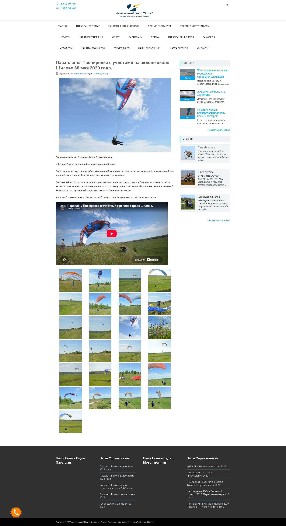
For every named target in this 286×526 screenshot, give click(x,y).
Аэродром (66, 48)
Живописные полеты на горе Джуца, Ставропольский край (212, 73)
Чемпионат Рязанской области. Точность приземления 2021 (205, 483)
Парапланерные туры (181, 37)
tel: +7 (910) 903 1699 (66, 4)
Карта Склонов (179, 48)
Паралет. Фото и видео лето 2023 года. (116, 468)
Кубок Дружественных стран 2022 (116, 505)
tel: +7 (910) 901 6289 (66, 8)
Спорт (116, 37)
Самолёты (209, 37)
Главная (62, 26)
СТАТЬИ (155, 37)
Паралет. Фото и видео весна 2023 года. (117, 477)
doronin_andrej (101, 73)
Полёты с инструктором (194, 26)
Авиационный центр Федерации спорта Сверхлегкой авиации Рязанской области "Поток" (112, 522)
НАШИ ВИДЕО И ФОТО (93, 48)
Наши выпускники (149, 48)
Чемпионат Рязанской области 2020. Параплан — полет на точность (208, 505)
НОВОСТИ (65, 37)
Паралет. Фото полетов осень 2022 (117, 496)
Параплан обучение (88, 26)
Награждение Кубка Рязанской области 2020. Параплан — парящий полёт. (208, 494)
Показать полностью (218, 129)
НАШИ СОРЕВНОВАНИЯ (91, 37)
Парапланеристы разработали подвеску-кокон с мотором (211, 113)
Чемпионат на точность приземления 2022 (201, 474)
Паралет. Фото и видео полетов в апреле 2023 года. (116, 486)
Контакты (203, 48)
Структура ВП (122, 48)
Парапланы (135, 37)
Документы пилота (159, 26)
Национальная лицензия (123, 26)
